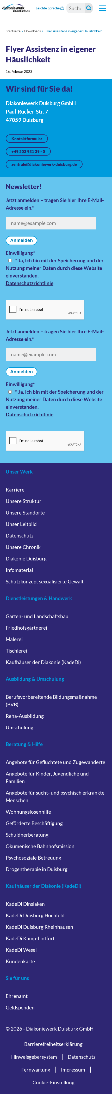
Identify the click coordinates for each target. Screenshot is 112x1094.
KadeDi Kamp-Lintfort (30, 938)
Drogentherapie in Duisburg (36, 869)
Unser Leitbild (21, 524)
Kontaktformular (26, 138)
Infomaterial (19, 570)
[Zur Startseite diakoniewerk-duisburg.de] (16, 8)
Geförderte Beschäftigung (34, 823)
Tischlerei (16, 651)
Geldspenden (20, 1007)
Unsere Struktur (23, 501)
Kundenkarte (20, 961)
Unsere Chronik (23, 547)
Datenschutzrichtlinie (29, 283)
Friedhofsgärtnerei (26, 628)
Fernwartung (35, 1070)
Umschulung (19, 727)
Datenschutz (20, 536)
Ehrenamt (17, 996)
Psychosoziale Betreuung (33, 858)
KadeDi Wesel (21, 950)
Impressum (73, 1070)
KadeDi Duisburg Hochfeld (35, 915)
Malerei (14, 639)
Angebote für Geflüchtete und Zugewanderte (55, 762)
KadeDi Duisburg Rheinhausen (39, 927)
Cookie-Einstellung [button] (53, 1082)
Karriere (15, 490)
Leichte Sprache (48, 8)
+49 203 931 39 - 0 (28, 151)
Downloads (32, 31)
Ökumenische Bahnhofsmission (40, 846)
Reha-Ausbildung (25, 716)
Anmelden (21, 240)
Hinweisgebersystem (34, 1057)
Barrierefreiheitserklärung (53, 1044)
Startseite (13, 31)
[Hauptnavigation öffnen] (102, 8)
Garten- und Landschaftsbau (37, 616)
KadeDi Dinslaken (25, 904)
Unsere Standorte (25, 513)
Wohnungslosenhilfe (28, 812)
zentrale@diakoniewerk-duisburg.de (44, 164)
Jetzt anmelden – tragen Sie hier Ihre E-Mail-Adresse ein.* (55, 204)
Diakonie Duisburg (26, 558)
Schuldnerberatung (27, 835)
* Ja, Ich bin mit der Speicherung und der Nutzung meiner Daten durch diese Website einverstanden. (55, 268)
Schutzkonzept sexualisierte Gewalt (45, 581)
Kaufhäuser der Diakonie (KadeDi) (43, 662)
